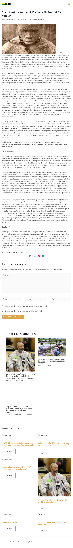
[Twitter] (34, 256)
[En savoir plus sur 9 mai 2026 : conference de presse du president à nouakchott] (28, 363)
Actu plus (14, 394)
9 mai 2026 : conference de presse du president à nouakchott (32, 391)
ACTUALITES (22, 394)
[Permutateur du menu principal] (69, 4)
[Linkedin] (43, 256)
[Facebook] (30, 256)
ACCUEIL (8, 394)
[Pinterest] (39, 256)
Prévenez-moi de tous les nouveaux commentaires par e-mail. (25, 306)
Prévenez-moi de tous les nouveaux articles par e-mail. (23, 311)
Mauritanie (6, 19)
